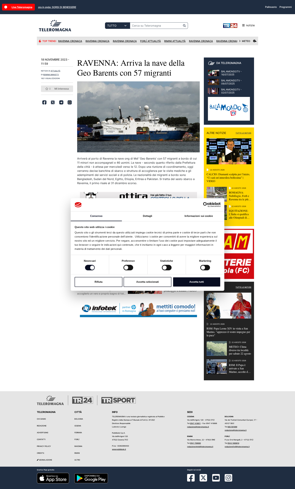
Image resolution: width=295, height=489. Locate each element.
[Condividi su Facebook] (44, 102)
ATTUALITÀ (55, 71)
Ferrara (78, 433)
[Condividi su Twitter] (52, 102)
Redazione (41, 426)
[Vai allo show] (229, 110)
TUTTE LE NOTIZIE (243, 133)
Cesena (77, 426)
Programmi (285, 6)
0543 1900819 (233, 443)
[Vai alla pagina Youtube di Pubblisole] (216, 480)
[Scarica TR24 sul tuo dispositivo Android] (91, 478)
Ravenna (78, 446)
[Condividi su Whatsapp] (69, 102)
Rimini (77, 453)
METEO (246, 41)
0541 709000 (195, 443)
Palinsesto (271, 6)
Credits (40, 453)
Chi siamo (41, 419)
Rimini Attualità (175, 41)
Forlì (76, 439)
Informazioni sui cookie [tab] (199, 215)
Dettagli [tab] (147, 215)
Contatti (41, 439)
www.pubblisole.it (119, 449)
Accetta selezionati (147, 281)
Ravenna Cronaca (70, 41)
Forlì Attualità (150, 41)
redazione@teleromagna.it (198, 427)
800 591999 (232, 427)
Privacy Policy (44, 446)
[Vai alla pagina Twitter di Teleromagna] (203, 478)
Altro (77, 460)
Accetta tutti (196, 281)
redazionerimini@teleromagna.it (200, 446)
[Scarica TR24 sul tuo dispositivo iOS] (53, 478)
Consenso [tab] (96, 215)
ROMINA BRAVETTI (51, 75)
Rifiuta (98, 281)
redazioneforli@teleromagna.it (237, 446)
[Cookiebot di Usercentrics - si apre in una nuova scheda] (206, 204)
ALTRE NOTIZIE (216, 133)
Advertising (42, 433)
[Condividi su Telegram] (61, 102)
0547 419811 (195, 423)
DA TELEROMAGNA (228, 63)
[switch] (128, 267)
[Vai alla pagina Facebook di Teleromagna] (193, 480)
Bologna (78, 419)
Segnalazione (45, 460)
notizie (250, 25)
